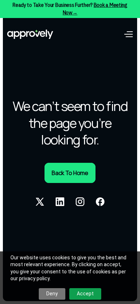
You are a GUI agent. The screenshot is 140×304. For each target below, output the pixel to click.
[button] (128, 34)
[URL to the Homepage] (30, 34)
